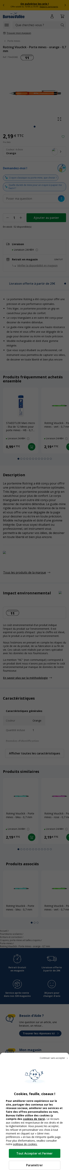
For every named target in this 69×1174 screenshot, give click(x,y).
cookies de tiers (33, 1119)
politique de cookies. (25, 1144)
